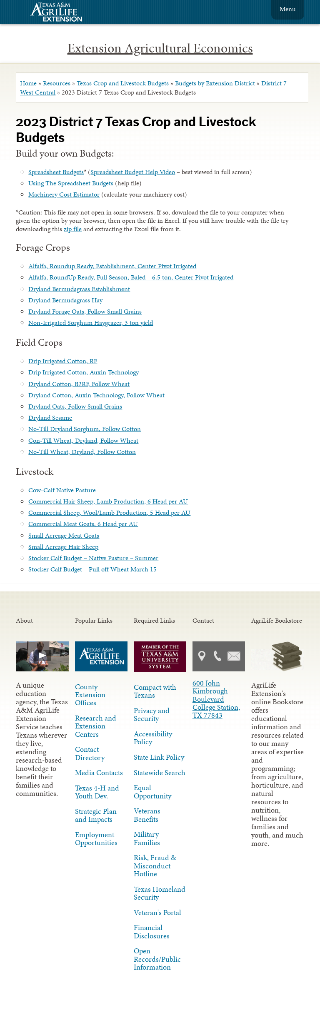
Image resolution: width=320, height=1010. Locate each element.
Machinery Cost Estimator (64, 194)
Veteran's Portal (157, 913)
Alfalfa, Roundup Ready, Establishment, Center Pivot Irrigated (112, 266)
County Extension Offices (90, 695)
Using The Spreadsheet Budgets (70, 183)
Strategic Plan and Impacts (96, 815)
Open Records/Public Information (157, 959)
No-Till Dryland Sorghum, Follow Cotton (84, 429)
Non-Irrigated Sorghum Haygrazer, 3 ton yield (90, 322)
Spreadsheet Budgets (56, 172)
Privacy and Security (152, 714)
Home (28, 83)
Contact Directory (90, 753)
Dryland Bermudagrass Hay (65, 300)
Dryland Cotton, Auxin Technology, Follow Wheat (96, 395)
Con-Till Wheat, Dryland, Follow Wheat (83, 440)
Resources (56, 83)
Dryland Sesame (50, 417)
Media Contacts (99, 773)
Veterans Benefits (147, 815)
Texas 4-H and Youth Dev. (97, 792)
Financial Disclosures (152, 931)
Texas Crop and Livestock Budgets (123, 83)
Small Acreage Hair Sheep (63, 546)
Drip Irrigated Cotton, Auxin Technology (83, 372)
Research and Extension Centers (95, 726)
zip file (73, 229)
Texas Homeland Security (159, 893)
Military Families (147, 838)
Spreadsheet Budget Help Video (132, 172)
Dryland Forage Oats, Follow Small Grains (85, 311)
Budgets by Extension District (215, 83)
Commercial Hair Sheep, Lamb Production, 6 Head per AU (108, 501)
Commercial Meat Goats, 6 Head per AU (83, 524)
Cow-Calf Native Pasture (62, 490)
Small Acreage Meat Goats (63, 535)
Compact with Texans (155, 691)
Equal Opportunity (152, 792)
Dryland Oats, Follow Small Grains (75, 406)
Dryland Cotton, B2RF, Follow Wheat (79, 384)
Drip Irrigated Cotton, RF (62, 361)
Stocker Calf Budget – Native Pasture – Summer (93, 558)
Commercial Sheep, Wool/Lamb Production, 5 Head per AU (109, 512)
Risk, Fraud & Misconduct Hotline (155, 865)
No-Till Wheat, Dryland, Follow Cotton (82, 451)
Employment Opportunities (96, 839)
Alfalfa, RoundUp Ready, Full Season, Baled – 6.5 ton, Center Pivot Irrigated (130, 277)
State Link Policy (159, 757)
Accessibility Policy (153, 738)
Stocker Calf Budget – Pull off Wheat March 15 (92, 569)
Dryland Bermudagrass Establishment (79, 289)
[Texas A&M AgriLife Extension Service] (61, 13)
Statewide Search (159, 773)
